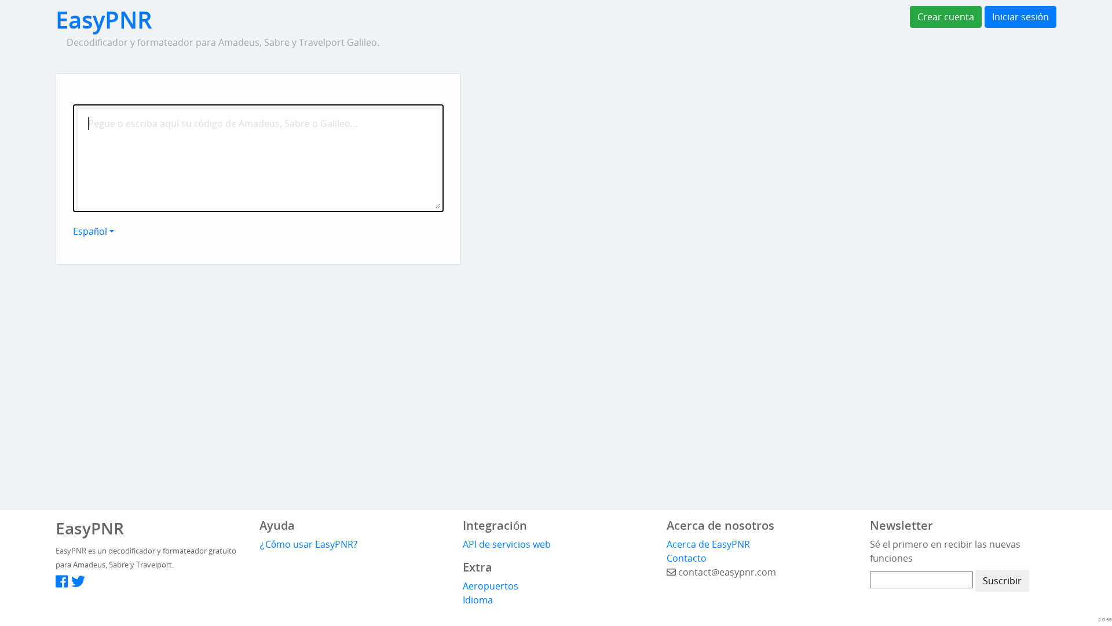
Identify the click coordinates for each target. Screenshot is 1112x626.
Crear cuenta (945, 16)
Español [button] (90, 231)
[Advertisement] (637, 145)
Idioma (478, 600)
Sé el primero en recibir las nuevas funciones (945, 551)
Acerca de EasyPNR (708, 544)
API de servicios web (507, 544)
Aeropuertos (490, 586)
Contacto (687, 558)
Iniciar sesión (1020, 16)
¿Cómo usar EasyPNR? (308, 544)
